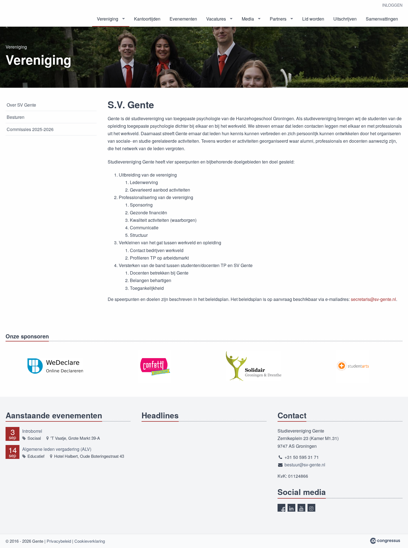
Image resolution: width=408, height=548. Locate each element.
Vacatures (216, 19)
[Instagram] (311, 508)
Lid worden (313, 19)
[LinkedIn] (291, 508)
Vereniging (107, 19)
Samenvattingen (382, 19)
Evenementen (183, 19)
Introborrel (32, 431)
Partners (278, 19)
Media (248, 19)
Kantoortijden (147, 19)
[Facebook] (281, 508)
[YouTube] (301, 508)
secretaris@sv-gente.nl (373, 299)
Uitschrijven (345, 19)
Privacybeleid (59, 541)
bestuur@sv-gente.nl (304, 464)
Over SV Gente (21, 105)
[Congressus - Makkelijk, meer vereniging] (385, 541)
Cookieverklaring (89, 541)
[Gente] (33, 13)
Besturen (15, 117)
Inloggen (392, 5)
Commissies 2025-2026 (30, 129)
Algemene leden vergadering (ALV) (56, 449)
